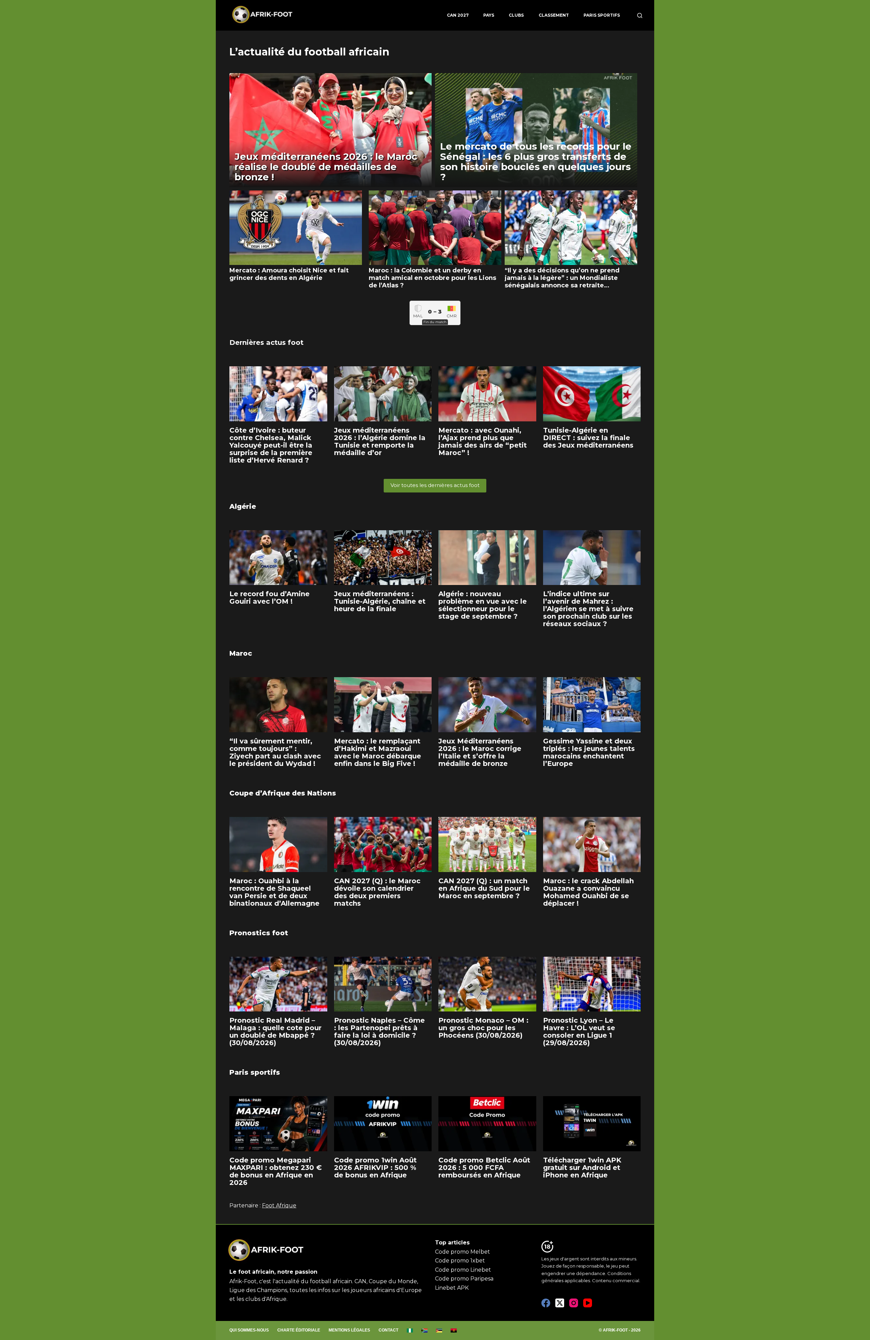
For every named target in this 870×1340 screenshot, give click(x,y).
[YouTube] (587, 1303)
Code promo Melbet (462, 1252)
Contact (388, 1330)
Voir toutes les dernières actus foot (435, 485)
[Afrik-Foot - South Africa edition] (424, 1330)
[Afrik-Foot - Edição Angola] (454, 1330)
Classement (554, 15)
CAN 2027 (458, 15)
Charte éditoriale (298, 1330)
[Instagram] (573, 1303)
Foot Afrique (279, 1205)
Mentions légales (349, 1330)
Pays (488, 15)
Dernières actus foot (266, 342)
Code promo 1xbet (460, 1260)
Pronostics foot (258, 933)
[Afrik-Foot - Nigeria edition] (410, 1330)
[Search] (639, 15)
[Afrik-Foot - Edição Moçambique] (439, 1330)
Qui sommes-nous (249, 1330)
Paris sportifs (602, 15)
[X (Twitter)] (559, 1303)
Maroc (240, 653)
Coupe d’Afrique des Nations (282, 793)
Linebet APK (452, 1288)
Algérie (242, 506)
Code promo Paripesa (464, 1278)
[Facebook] (545, 1303)
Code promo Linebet (463, 1270)
